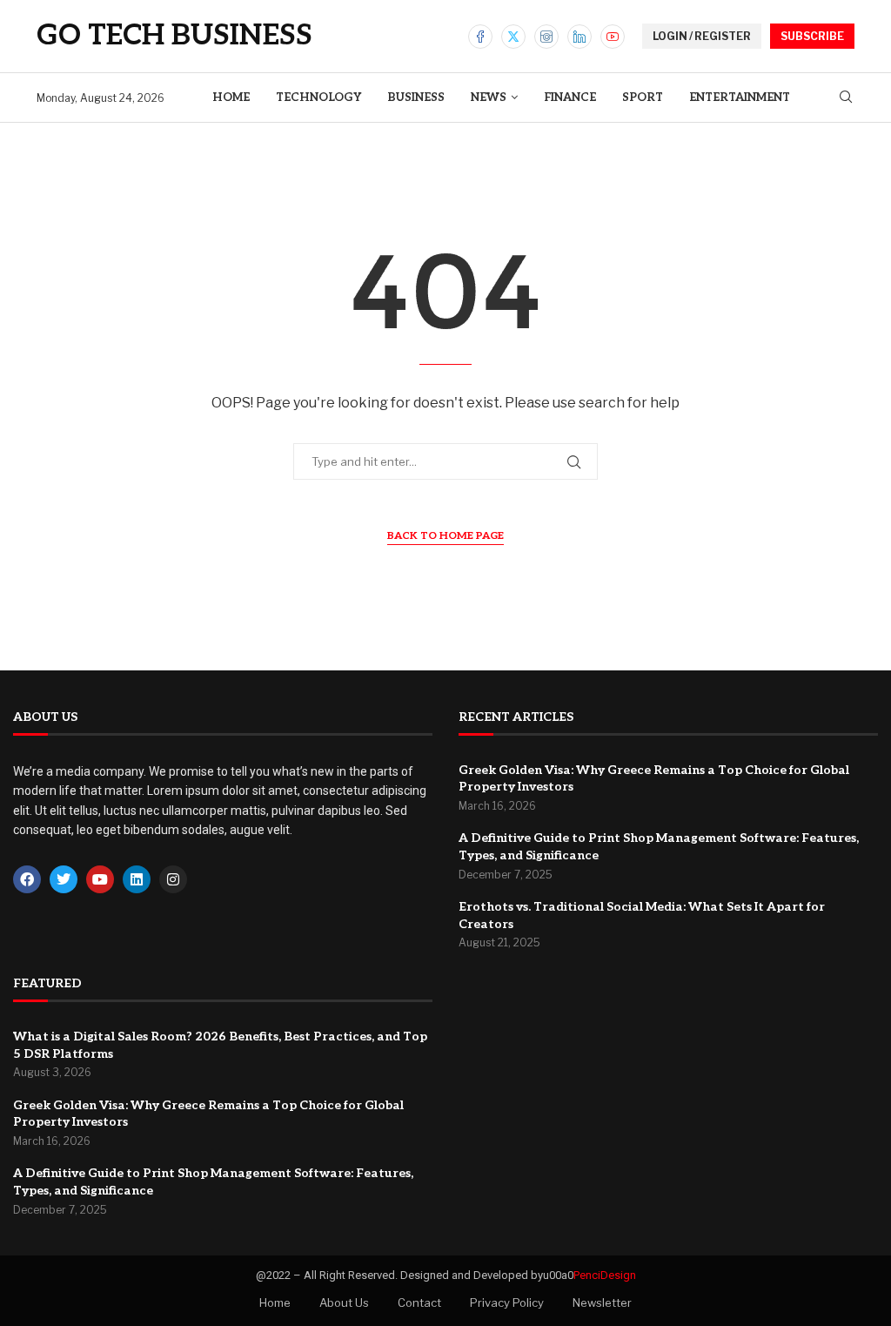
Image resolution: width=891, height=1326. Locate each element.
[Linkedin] (579, 36)
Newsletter (602, 1302)
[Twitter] (513, 36)
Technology (318, 97)
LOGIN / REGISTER (702, 36)
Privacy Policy (507, 1302)
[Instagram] (546, 36)
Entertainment (739, 97)
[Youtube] (612, 36)
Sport (642, 97)
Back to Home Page (445, 535)
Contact (419, 1302)
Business (416, 97)
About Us (344, 1302)
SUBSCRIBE (812, 36)
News (488, 97)
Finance (570, 97)
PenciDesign (604, 1275)
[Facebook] (480, 36)
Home (231, 97)
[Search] (845, 98)
